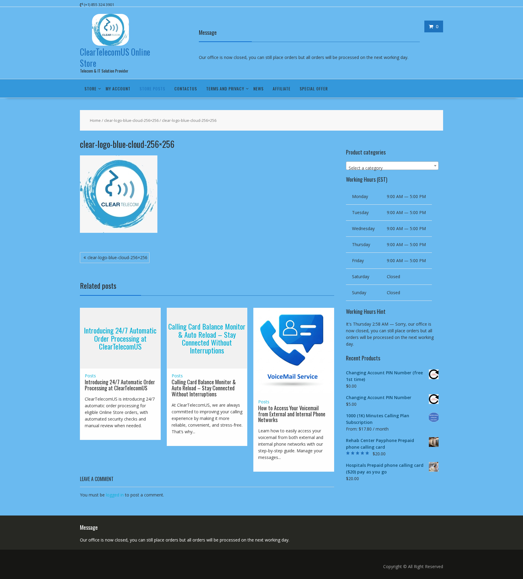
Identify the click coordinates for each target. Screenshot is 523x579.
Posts (90, 376)
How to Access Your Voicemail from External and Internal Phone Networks (291, 414)
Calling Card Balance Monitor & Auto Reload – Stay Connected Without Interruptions (206, 338)
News (258, 88)
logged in (115, 495)
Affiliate (282, 88)
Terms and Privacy (225, 88)
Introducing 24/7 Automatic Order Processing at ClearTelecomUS (120, 338)
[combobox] (392, 165)
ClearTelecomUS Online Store (115, 57)
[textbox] (392, 168)
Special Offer (314, 88)
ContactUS (185, 88)
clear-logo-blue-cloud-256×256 (131, 120)
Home (95, 120)
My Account (118, 88)
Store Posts (152, 88)
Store (90, 88)
